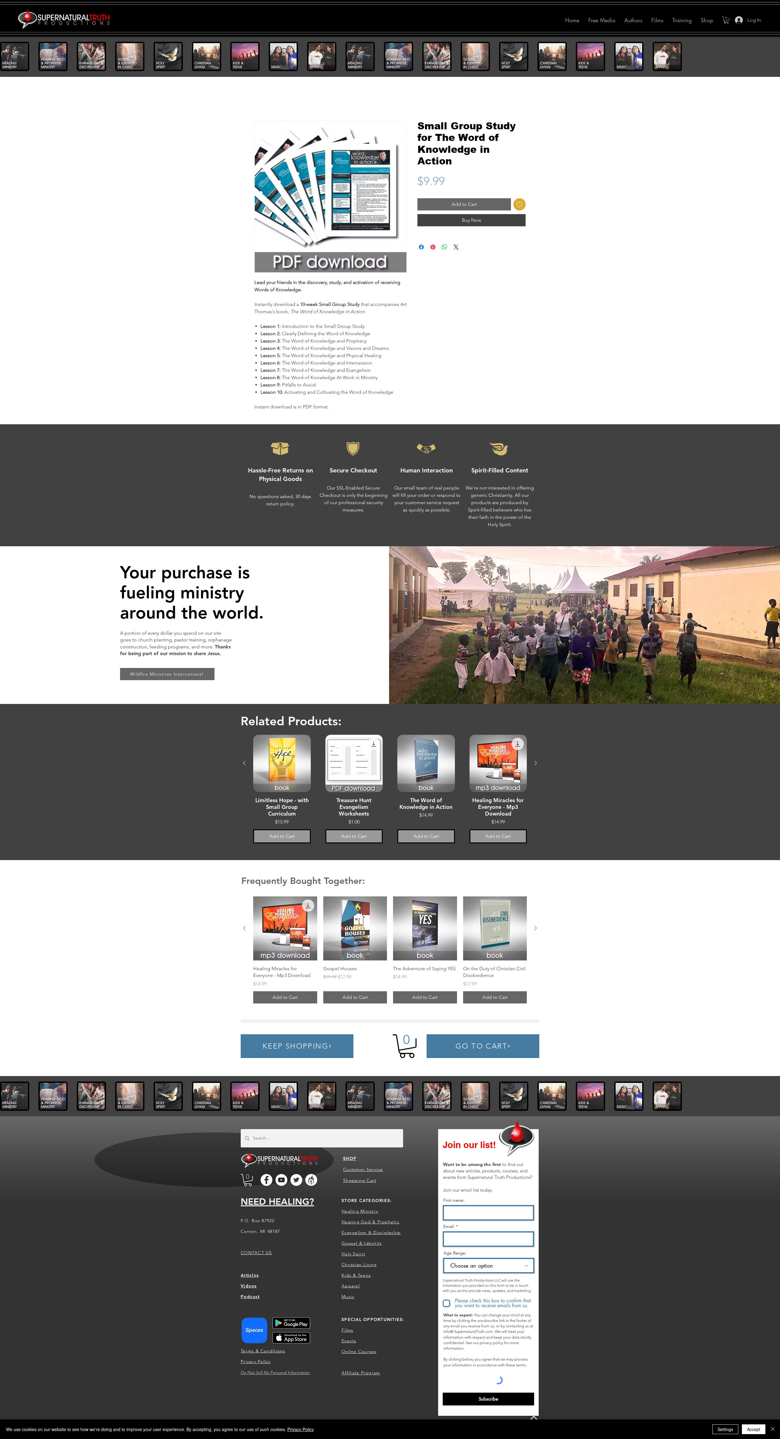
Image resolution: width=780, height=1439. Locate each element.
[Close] (772, 1429)
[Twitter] (296, 1180)
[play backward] (7, 56)
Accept (753, 1429)
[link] (407, 1046)
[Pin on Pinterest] (433, 247)
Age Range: (455, 1253)
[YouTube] (281, 1180)
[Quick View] (282, 764)
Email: (449, 1227)
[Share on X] (456, 247)
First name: (454, 1201)
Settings (725, 1429)
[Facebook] (266, 1180)
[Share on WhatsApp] (444, 247)
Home (261, 99)
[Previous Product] (244, 763)
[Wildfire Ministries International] (311, 1180)
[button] (633, 20)
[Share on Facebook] (421, 247)
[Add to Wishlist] (519, 205)
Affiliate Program (361, 1373)
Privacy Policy (300, 1429)
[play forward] (772, 56)
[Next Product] (535, 763)
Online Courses (359, 1352)
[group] (390, 790)
